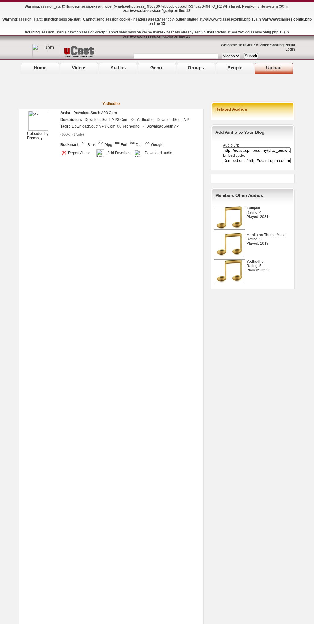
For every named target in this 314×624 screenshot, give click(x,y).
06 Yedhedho (128, 126)
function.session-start (84, 6)
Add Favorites (118, 153)
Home (40, 67)
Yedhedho (255, 261)
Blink (91, 145)
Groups (196, 67)
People (235, 67)
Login (289, 49)
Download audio (158, 153)
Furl (124, 145)
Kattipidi (253, 208)
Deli (139, 145)
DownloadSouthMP (162, 126)
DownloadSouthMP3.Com (93, 126)
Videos (79, 67)
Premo (33, 138)
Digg (108, 145)
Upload (273, 67)
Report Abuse (79, 153)
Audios (118, 67)
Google (157, 145)
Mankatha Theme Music (266, 235)
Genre (156, 67)
